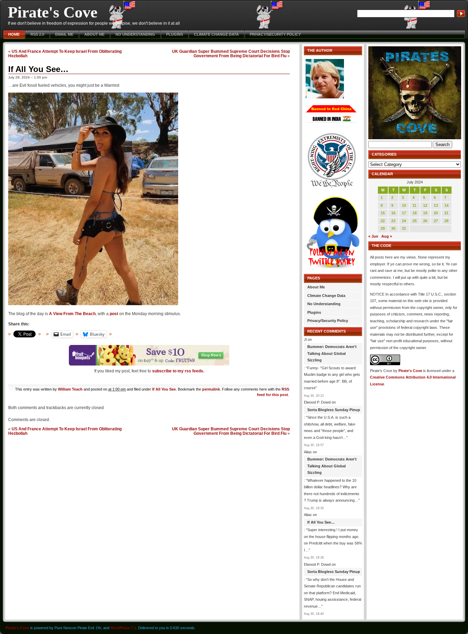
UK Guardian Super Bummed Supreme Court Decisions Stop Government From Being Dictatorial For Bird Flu (231, 53)
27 (436, 221)
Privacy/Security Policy (275, 34)
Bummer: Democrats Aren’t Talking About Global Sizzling (332, 353)
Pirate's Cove (52, 12)
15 (383, 213)
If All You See (164, 389)
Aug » (386, 236)
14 (446, 205)
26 (425, 221)
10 (404, 205)
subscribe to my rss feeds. (178, 371)
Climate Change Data (216, 34)
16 (393, 213)
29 (383, 228)
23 (393, 221)
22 (383, 221)
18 (414, 213)
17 (404, 213)
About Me (94, 34)
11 (414, 205)
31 (404, 228)
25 (414, 221)
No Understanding (135, 34)
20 (436, 213)
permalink (211, 389)
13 (436, 205)
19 (425, 213)
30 (393, 228)
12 (425, 205)
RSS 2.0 (37, 34)
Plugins (174, 34)
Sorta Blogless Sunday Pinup (333, 410)
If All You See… (38, 69)
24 (404, 221)
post (114, 313)
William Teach (70, 389)
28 (446, 221)
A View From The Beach (72, 313)
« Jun (373, 236)
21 (446, 213)
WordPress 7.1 (123, 628)
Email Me (64, 34)
